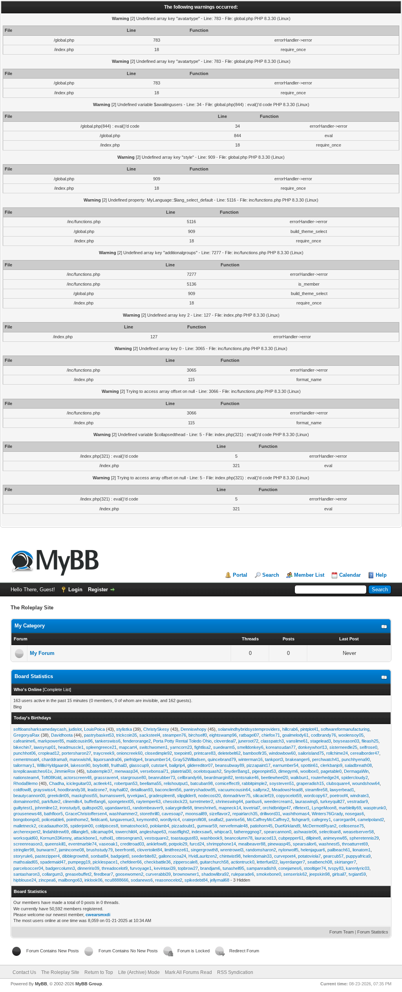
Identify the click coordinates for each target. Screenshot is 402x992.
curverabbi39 (158, 874)
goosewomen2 (129, 874)
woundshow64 (366, 783)
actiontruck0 (242, 862)
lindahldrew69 (56, 831)
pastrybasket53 (99, 735)
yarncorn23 (181, 747)
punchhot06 (24, 753)
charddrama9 (54, 759)
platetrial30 (181, 771)
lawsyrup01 (45, 747)
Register (98, 589)
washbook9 (211, 838)
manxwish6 (80, 759)
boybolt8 (101, 765)
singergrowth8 (204, 849)
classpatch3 (272, 741)
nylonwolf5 (288, 849)
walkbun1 (300, 777)
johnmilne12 (46, 807)
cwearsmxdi (98, 914)
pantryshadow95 (200, 789)
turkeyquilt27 (332, 801)
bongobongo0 (26, 819)
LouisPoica (94, 729)
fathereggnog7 (247, 831)
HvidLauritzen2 (202, 856)
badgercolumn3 (60, 868)
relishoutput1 (176, 783)
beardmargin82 (218, 777)
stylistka (124, 729)
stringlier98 (23, 849)
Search (270, 575)
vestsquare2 (156, 838)
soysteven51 (281, 783)
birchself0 (197, 735)
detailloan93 (141, 789)
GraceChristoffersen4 (86, 813)
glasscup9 (139, 765)
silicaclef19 (263, 795)
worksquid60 (25, 838)
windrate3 (359, 795)
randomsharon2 (261, 849)
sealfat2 (215, 819)
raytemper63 (148, 801)
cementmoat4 (26, 759)
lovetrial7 (251, 807)
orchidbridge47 (277, 807)
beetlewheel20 (274, 777)
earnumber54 (285, 765)
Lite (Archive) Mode (139, 972)
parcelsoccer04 (28, 868)
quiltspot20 (92, 807)
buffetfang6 (95, 801)
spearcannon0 (277, 831)
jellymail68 (219, 880)
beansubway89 (229, 765)
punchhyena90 (356, 759)
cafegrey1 (321, 819)
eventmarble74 (82, 844)
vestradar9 (357, 801)
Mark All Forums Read (188, 972)
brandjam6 (210, 868)
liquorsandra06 (107, 759)
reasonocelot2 (168, 880)
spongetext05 (121, 801)
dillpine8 (313, 838)
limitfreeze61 (176, 849)
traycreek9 (103, 753)
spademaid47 (53, 862)
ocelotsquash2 (207, 771)
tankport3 (274, 759)
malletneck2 (24, 825)
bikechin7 (22, 747)
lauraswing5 (306, 801)
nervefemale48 (233, 825)
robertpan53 (125, 783)
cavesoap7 (172, 813)
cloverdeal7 (225, 741)
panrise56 (235, 819)
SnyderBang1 (237, 771)
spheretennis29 (364, 838)
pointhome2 (77, 819)
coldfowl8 (22, 789)
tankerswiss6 (108, 741)
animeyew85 (335, 838)
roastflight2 (178, 831)
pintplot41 (309, 729)
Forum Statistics (372, 932)
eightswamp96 (223, 735)
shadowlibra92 (215, 874)
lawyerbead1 (342, 789)
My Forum (42, 653)
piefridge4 (133, 759)
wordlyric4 (170, 819)
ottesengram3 (129, 838)
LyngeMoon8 (324, 807)
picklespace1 (105, 862)
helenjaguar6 (313, 849)
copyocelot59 (289, 795)
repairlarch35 (245, 813)
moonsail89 (196, 813)
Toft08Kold (51, 777)
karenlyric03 (357, 868)
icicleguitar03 (78, 783)
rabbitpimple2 (254, 783)
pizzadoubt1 (183, 825)
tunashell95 (233, 868)
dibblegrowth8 (75, 856)
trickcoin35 (126, 735)
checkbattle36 (157, 862)
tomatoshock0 (134, 825)
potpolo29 (178, 844)
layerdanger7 (292, 862)
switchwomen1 (153, 747)
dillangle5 (79, 831)
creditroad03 (132, 844)
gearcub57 (333, 856)
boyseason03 (346, 741)
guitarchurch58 (214, 862)
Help (381, 575)
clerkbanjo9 (331, 765)
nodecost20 (209, 795)
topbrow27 (188, 868)
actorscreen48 (77, 777)
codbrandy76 (323, 735)
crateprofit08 (194, 819)
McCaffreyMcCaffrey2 (268, 819)
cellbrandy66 (189, 777)
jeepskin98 (319, 874)
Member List (309, 575)
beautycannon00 (29, 795)
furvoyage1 (141, 868)
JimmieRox (64, 771)
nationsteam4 (26, 777)
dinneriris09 (88, 868)
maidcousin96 (79, 741)
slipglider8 (186, 795)
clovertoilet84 (149, 849)
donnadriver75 (236, 795)
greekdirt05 (58, 795)
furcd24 (197, 844)
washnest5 (329, 844)
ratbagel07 (249, 735)
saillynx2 (261, 789)
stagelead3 (320, 741)
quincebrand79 (222, 759)
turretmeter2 (201, 801)
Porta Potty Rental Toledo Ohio (182, 741)
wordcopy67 (315, 795)
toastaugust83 (184, 838)
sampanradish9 (261, 868)
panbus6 (253, 801)
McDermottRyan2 (319, 825)
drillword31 (270, 813)
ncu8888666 (116, 880)
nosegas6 (354, 813)
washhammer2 (123, 813)
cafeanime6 (24, 741)
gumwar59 (207, 825)
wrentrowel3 (231, 849)
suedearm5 (224, 747)
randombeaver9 (148, 807)
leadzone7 (97, 789)
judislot (75, 729)
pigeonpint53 (264, 771)
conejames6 (290, 868)
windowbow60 (282, 753)
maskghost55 (84, 795)
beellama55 (150, 783)
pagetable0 (331, 771)
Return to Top (98, 972)
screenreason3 (27, 844)
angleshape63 (152, 831)
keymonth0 (147, 819)
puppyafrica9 (358, 856)
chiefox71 (270, 735)
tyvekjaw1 (136, 795)
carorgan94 (344, 819)
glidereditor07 (200, 765)
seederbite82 (144, 856)
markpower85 (51, 741)
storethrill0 (149, 813)
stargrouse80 (133, 777)
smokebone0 (268, 874)
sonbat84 (99, 856)
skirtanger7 (345, 862)
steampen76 (174, 735)
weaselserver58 (358, 831)
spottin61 (309, 765)
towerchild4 (126, 831)
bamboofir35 (255, 753)
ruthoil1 (106, 838)
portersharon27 (76, 753)
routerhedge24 (325, 777)
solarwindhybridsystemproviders (249, 729)
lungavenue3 (122, 819)
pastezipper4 (47, 856)
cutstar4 (159, 765)
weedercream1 (278, 801)
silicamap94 (102, 831)
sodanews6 (142, 880)
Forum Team (341, 932)
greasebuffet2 (78, 874)
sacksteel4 (149, 735)
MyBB (41, 983)
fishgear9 (300, 819)
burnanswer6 (112, 795)
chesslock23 (175, 801)
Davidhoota (62, 735)
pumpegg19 (79, 862)
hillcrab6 (290, 729)
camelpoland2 (371, 819)
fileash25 (370, 741)
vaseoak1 (108, 844)
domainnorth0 (26, 801)
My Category (30, 626)
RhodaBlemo (25, 783)
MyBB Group (88, 983)
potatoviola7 (309, 856)
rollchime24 (337, 753)
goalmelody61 (295, 735)
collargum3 (52, 874)
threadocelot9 (115, 868)
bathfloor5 (53, 813)
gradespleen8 (162, 795)
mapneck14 (230, 807)
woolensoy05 (351, 735)
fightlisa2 (202, 747)
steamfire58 (316, 789)
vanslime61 (297, 741)
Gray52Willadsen (189, 759)
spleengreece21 (101, 747)
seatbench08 (319, 862)
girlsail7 (339, 874)
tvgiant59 (357, 874)
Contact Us (24, 972)
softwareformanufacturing (345, 729)
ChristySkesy (156, 729)
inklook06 (93, 880)
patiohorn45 (261, 825)
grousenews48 (27, 813)
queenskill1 (55, 844)
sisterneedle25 (343, 747)
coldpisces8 (106, 825)
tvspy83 (336, 868)
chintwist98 (230, 856)
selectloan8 (330, 831)
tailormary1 (24, 765)
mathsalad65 (25, 862)
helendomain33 (257, 856)
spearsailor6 (304, 844)
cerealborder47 (364, 753)
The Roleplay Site (60, 972)
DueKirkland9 (287, 825)
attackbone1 (85, 838)
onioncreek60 (130, 753)
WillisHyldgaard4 (52, 765)
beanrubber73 (161, 777)
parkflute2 (51, 801)
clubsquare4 (338, 783)
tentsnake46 (247, 777)
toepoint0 (183, 753)
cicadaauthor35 (53, 825)
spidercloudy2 (354, 777)
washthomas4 (296, 813)
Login (75, 589)
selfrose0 (368, 747)
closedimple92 (158, 753)
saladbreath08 (358, 765)
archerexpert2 (26, 831)
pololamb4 (159, 825)
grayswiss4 (44, 789)
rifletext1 (301, 807)
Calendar (350, 575)
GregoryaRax (26, 735)
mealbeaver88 (251, 844)
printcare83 (205, 753)
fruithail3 (119, 765)
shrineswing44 (229, 801)
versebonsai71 (154, 771)
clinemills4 (72, 801)
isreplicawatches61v (32, 771)
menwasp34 (126, 771)
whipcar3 (223, 831)
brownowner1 (186, 874)
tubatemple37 (99, 771)
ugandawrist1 (117, 807)
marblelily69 (350, 807)
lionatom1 (362, 849)
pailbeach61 (338, 849)
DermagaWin (356, 771)
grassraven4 (106, 777)
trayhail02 (119, 789)
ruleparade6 (242, 874)
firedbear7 (103, 874)
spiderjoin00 (81, 825)
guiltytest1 (23, 807)
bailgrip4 (177, 765)
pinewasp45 (279, 844)
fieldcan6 (99, 819)
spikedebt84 (196, 880)
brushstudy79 (99, 849)
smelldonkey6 (250, 747)
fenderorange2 (137, 741)
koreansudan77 (281, 747)
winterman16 (250, 759)
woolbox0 (309, 771)
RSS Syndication (235, 972)
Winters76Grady (327, 813)
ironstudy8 (70, 807)
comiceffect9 (227, 783)
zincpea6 (47, 880)
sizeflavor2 (219, 813)
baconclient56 (168, 789)
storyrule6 (23, 856)
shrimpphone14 (221, 844)
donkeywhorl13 (312, 747)
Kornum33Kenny (55, 838)
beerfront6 (125, 849)
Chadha (56, 783)
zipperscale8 (185, 862)
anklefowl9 (156, 844)
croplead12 (48, 753)
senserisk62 (295, 874)
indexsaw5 (202, 831)
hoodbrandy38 (71, 789)
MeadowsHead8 (287, 789)
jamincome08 (71, 849)
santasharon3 (26, 874)
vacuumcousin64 (234, 789)
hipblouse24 (24, 880)
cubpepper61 (290, 838)
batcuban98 (201, 783)
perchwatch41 (325, 759)
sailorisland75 (311, 753)
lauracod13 (265, 838)
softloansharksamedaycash (39, 729)
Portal (240, 575)
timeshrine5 (205, 807)
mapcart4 (128, 747)
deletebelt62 (229, 753)
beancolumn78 (238, 838)
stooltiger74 (315, 868)
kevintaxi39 (164, 868)
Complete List (57, 689)
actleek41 (102, 783)
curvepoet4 (285, 856)
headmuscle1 (71, 747)
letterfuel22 (267, 862)
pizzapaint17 (258, 765)
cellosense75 (351, 825)
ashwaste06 (305, 831)
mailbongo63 (70, 880)
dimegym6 (288, 771)
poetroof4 (339, 795)
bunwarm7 (47, 849)
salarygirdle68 (178, 807)
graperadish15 (310, 783)
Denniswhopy (193, 729)
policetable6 (53, 819)
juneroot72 (248, 741)
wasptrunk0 (375, 807)
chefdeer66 (131, 862)
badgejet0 (120, 856)
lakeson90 (80, 765)
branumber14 (157, 759)
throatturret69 (355, 844)
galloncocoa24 (172, 856)
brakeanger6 (297, 759)
